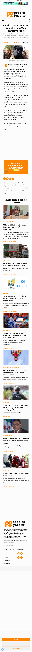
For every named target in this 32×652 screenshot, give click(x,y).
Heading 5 (7, 435)
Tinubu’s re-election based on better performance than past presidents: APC (14, 335)
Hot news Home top (11, 367)
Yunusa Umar (6, 416)
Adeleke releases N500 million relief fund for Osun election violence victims (14, 372)
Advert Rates (7, 563)
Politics (6, 260)
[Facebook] (4, 178)
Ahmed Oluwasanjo (8, 348)
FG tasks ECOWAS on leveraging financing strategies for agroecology (15, 227)
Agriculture (8, 222)
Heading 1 (7, 330)
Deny (16, 644)
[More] (13, 178)
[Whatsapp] (10, 178)
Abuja (5, 293)
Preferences (16, 648)
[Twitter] (7, 178)
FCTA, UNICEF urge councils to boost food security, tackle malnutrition (14, 298)
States (6, 402)
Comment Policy (8, 553)
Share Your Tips (7, 560)
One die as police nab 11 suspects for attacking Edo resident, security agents (15, 407)
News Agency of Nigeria (10, 42)
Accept (16, 639)
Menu (11, 21)
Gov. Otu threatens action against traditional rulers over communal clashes (16, 441)
